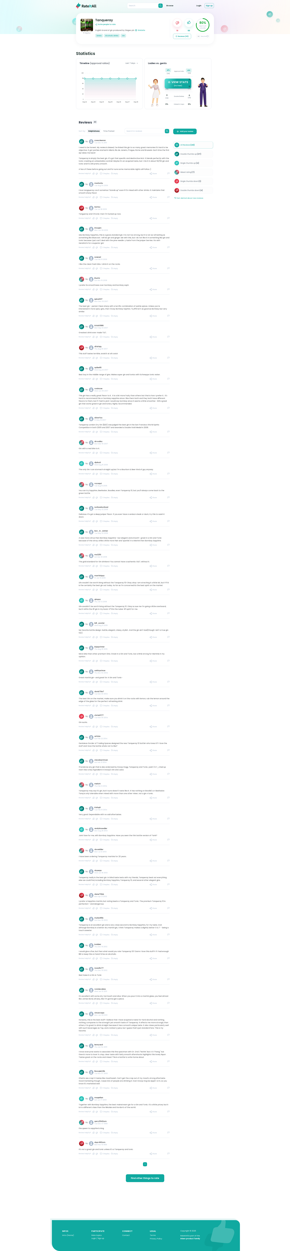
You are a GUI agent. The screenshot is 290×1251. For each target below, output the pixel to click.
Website (141, 30)
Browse (169, 5)
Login (198, 5)
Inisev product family (190, 1238)
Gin (123, 36)
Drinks (99, 36)
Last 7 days (130, 63)
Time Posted (108, 131)
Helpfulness (94, 131)
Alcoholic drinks (111, 36)
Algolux (88, 33)
